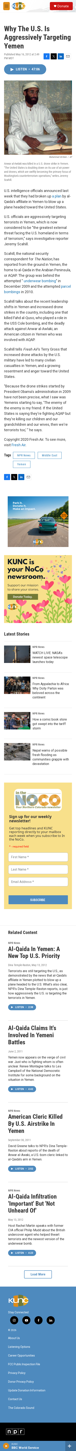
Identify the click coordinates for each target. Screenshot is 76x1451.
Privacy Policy (17, 1373)
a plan (56, 196)
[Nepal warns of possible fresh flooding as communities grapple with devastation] (17, 751)
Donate (63, 6)
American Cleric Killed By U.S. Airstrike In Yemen (35, 1123)
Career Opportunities (21, 1355)
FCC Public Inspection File (24, 1364)
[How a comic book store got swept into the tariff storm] (17, 720)
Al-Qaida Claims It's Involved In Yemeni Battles (32, 1035)
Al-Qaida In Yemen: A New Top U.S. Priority (34, 952)
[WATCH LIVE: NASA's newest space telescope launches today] (17, 654)
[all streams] (70, 1446)
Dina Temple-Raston (19, 965)
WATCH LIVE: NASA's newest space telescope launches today (50, 657)
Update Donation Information (26, 1390)
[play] (6, 1446)
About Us (14, 1338)
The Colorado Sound (21, 1407)
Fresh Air (19, 445)
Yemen (21, 464)
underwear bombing (40, 281)
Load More (38, 1274)
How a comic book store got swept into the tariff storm (49, 723)
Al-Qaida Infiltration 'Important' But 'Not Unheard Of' (32, 1203)
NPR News (24, 455)
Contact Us (15, 1399)
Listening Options (19, 1346)
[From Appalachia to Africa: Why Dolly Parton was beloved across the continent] (17, 685)
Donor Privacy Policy (21, 1381)
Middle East (49, 455)
